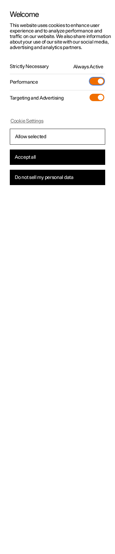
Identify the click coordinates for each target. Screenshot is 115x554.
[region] (57, 277)
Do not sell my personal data (44, 177)
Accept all (25, 157)
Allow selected (30, 136)
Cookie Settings (27, 121)
